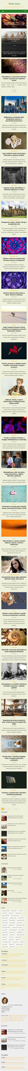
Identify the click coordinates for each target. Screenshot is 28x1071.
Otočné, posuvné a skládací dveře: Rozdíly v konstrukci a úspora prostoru (14, 365)
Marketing (9, 1020)
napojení (11, 925)
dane (4, 913)
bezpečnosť (5, 910)
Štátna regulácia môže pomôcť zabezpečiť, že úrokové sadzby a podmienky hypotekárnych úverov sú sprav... (13, 973)
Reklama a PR (14, 1015)
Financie (23, 1017)
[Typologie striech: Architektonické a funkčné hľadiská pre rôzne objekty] (14, 21)
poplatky (5, 934)
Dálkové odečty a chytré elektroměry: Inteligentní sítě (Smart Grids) (14, 401)
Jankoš (14, 89)
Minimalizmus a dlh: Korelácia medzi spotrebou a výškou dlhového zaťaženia (14, 474)
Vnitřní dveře (14, 151)
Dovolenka (3, 1022)
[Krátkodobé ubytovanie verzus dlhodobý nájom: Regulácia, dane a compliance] (14, 50)
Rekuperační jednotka (14, 220)
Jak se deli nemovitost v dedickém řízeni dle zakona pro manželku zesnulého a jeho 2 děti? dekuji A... (13, 966)
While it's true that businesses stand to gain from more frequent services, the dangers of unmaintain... (13, 979)
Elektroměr (14, 397)
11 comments (19, 869)
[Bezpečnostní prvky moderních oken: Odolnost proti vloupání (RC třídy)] (14, 707)
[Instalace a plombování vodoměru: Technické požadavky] (14, 780)
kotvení (12, 922)
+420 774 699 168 (5, 1010)
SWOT (12, 1019)
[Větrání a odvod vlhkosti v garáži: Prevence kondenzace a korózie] (14, 600)
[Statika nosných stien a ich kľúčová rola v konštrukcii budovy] (14, 36)
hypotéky (13, 918)
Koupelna (14, 435)
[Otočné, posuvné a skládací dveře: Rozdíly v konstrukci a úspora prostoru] (14, 350)
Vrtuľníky (19, 1015)
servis (4, 939)
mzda (4, 925)
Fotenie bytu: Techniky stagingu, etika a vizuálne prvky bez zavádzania (14, 758)
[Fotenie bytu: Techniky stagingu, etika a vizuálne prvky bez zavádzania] (14, 743)
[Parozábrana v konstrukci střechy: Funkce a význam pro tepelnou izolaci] (14, 66)
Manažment (7, 1017)
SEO (9, 1015)
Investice (14, 115)
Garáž (14, 611)
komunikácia (20, 920)
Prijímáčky (13, 1017)
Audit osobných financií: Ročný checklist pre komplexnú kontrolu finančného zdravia (14, 329)
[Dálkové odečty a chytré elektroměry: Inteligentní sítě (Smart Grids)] (14, 386)
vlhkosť (22, 942)
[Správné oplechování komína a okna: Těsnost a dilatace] (14, 280)
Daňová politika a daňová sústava (15, 883)
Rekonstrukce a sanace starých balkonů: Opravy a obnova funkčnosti (14, 542)
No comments (22, 1033)
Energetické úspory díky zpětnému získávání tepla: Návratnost (14, 578)
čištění (12, 946)
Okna (14, 718)
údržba (11, 944)
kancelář (12, 920)
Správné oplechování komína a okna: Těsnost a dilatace (14, 294)
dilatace (18, 913)
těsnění (15, 942)
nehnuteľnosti (20, 925)
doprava (5, 918)
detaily (11, 913)
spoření (11, 939)
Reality (2, 1017)
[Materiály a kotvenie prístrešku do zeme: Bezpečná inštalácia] (14, 636)
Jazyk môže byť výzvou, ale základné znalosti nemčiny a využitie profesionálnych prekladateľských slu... (12, 955)
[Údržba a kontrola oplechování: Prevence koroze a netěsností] (14, 245)
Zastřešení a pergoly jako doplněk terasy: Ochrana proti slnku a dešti (14, 507)
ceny (20, 910)
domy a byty (14, 915)
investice (21, 918)
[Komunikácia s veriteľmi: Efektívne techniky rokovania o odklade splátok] (14, 671)
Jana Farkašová (16, 1033)
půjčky (12, 934)
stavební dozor (6, 942)
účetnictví (19, 944)
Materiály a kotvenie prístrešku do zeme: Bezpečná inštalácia (14, 650)
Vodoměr (14, 790)
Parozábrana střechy (14, 74)
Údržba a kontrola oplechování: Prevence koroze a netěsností (14, 259)
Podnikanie (18, 1017)
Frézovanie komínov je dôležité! (14, 867)
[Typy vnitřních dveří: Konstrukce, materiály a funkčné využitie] (14, 140)
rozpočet (18, 937)
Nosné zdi (14, 185)
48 (16, 809)
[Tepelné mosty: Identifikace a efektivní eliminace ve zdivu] (14, 175)
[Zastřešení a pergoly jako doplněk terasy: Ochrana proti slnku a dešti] (14, 493)
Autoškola (24, 1015)
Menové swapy (11, 890)
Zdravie (8, 1019)
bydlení (13, 910)
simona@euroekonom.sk (6, 1006)
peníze (4, 932)
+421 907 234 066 (5, 1008)
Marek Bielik (16, 1048)
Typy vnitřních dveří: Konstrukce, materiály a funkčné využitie (14, 154)
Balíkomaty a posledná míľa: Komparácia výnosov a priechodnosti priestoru (14, 119)
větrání (4, 944)
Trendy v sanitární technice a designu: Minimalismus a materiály (14, 438)
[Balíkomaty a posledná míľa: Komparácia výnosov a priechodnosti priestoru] (14, 104)
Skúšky (17, 1020)
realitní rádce (21, 934)
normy (4, 930)
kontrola (5, 922)
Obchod (21, 1020)
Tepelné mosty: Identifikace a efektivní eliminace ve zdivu (14, 188)
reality (4, 937)
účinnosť (5, 946)
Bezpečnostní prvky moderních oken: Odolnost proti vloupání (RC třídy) (14, 722)
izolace (4, 920)
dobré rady (5, 915)
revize (11, 937)
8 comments (19, 878)
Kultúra (13, 1020)
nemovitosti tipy (17, 927)
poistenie (12, 932)
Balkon (14, 538)
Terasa (14, 504)
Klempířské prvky (14, 256)
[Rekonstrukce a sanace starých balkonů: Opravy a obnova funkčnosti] (14, 528)
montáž (19, 922)
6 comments (19, 884)
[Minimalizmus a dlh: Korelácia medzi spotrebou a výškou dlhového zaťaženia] (14, 459)
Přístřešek (14, 647)
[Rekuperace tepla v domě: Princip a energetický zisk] (14, 209)
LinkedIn (3, 1011)
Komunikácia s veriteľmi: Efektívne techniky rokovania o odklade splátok (14, 686)
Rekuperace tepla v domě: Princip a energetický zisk (14, 223)
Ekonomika (3, 1019)
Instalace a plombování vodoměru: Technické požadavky (14, 793)
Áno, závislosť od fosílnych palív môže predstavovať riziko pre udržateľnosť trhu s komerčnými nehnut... (13, 986)
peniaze (21, 930)
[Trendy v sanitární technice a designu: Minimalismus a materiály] (14, 425)
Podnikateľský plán (18, 1019)
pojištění (20, 932)
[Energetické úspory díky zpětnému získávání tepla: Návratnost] (14, 564)
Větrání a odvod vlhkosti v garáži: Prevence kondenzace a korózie (14, 614)
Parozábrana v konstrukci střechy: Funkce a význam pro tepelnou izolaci (14, 78)
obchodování (13, 930)
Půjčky (14, 325)
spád (18, 939)
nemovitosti (6, 927)
